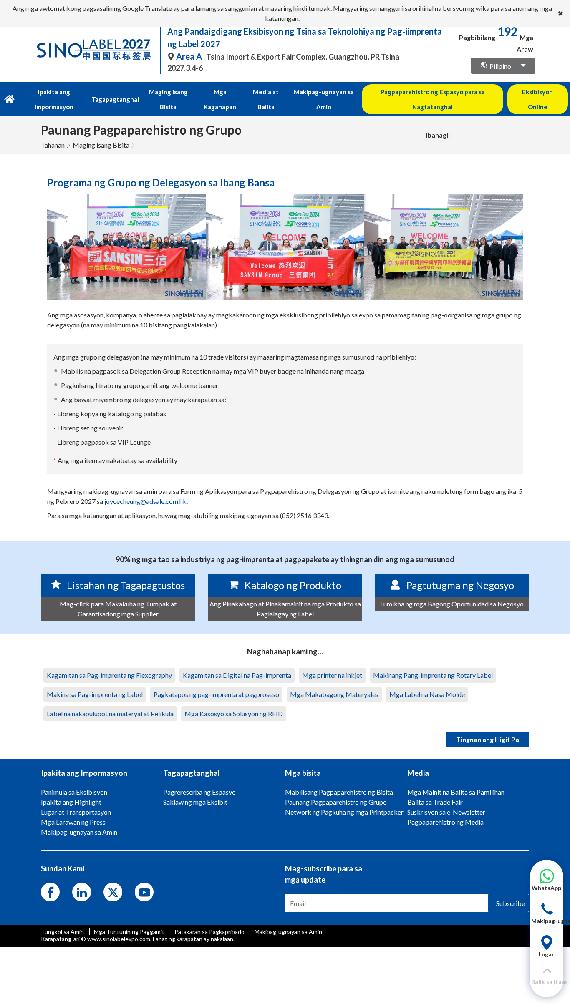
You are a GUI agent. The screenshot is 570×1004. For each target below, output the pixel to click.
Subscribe (510, 903)
